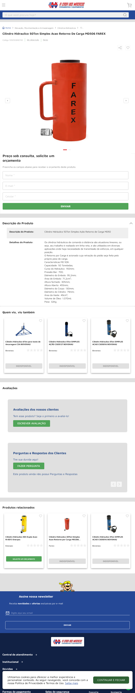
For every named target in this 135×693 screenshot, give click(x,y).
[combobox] (65, 15)
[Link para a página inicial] (6, 27)
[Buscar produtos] (125, 15)
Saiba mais (71, 683)
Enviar (65, 206)
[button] (120, 48)
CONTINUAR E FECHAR (111, 679)
